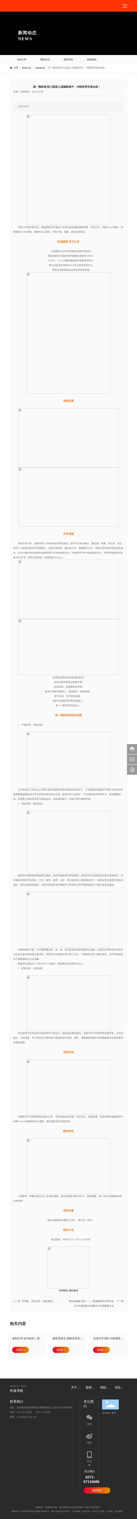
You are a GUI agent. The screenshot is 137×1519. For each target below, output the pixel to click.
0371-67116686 (24, 1412)
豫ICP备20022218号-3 (60, 1511)
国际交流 (45, 59)
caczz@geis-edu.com (27, 1417)
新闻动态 (26, 68)
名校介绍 (21, 59)
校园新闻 (91, 59)
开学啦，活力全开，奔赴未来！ (38, 1301)
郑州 (103, 1511)
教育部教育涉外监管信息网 (71, 1507)
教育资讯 (68, 59)
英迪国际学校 (51, 1507)
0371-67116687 (43, 1412)
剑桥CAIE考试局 (92, 1507)
